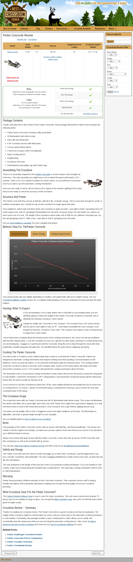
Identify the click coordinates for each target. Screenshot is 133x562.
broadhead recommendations (76, 446)
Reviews (49, 28)
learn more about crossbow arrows (29, 446)
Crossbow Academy (82, 28)
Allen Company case (63, 499)
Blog (38, 28)
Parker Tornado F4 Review (19, 542)
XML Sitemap (6, 560)
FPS (108, 65)
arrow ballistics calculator (21, 223)
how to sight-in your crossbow (38, 419)
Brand (109, 72)
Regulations (100, 28)
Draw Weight (112, 52)
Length (109, 78)
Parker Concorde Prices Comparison (24, 538)
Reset (116, 92)
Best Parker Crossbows (90, 114)
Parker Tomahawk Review (19, 545)
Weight (109, 59)
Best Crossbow (9, 28)
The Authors (32, 39)
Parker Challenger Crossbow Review (24, 534)
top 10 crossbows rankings (62, 524)
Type (109, 84)
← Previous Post (8, 553)
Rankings (24, 28)
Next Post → (98, 553)
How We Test (21, 39)
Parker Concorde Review (18, 35)
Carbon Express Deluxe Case (19, 496)
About (111, 28)
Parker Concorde (42, 174)
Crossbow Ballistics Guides (14, 300)
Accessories (61, 28)
